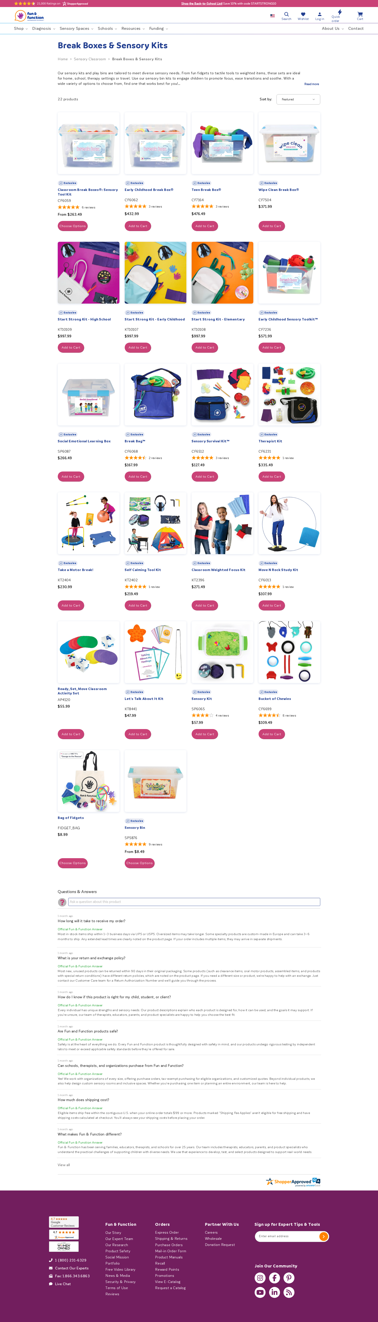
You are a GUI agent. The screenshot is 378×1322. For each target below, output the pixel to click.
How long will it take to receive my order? (91, 921)
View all (64, 1165)
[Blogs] (289, 1292)
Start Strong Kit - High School (84, 319)
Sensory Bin (135, 828)
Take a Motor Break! (75, 570)
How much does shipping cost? (83, 1100)
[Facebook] (274, 1277)
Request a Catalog (170, 1288)
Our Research (116, 1245)
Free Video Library (120, 1269)
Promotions (164, 1275)
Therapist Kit (270, 441)
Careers (211, 1232)
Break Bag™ (135, 441)
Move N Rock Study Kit (278, 570)
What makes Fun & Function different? (90, 1134)
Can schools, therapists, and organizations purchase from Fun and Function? (121, 1066)
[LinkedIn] (274, 1292)
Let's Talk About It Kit (144, 699)
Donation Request (220, 1245)
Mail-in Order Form (170, 1251)
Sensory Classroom (90, 59)
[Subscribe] (323, 1236)
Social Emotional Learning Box (84, 441)
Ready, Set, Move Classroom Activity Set (82, 691)
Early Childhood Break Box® (149, 190)
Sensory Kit (202, 699)
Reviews (112, 1294)
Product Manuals (169, 1257)
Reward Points (167, 1269)
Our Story (113, 1232)
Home (63, 59)
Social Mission (117, 1257)
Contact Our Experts (72, 1268)
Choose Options (73, 226)
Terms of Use (116, 1288)
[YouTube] (260, 1292)
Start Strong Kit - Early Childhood (155, 319)
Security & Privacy (120, 1281)
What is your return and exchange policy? (92, 958)
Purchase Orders (169, 1245)
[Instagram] (260, 1277)
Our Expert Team (119, 1238)
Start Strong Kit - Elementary (218, 319)
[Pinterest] (289, 1277)
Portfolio (112, 1263)
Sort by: (266, 99)
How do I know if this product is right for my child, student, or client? (114, 997)
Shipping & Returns (171, 1238)
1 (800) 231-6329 (71, 1260)
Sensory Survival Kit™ (211, 441)
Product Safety (117, 1251)
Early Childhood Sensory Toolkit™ (288, 319)
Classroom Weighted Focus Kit (219, 570)
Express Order (167, 1232)
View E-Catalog (167, 1281)
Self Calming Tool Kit (143, 570)
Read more (311, 84)
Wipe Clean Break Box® (279, 190)
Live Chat (63, 1284)
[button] (20, 28)
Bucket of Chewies (275, 699)
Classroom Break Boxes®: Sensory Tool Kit (88, 192)
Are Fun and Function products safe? (88, 1031)
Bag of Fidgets (71, 818)
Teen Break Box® (206, 190)
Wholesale (213, 1238)
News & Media (117, 1275)
